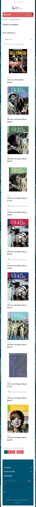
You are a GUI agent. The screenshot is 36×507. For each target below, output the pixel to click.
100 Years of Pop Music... (16, 80)
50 (18, 452)
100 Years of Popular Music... (17, 119)
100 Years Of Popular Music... (17, 212)
